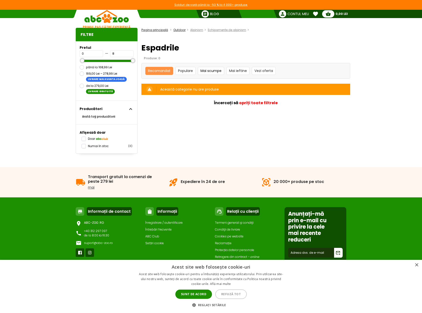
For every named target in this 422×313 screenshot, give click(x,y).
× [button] (416, 265)
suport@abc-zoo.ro (98, 243)
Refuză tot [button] (231, 294)
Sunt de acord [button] (193, 294)
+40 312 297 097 (95, 231)
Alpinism (196, 30)
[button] (211, 305)
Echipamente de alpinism (227, 30)
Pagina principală (154, 30)
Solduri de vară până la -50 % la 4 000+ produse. (211, 5)
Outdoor (179, 30)
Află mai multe (220, 284)
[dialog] (211, 286)
